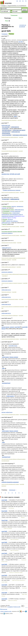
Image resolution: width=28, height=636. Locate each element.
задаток (8, 221)
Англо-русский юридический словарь (10, 299)
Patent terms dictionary (6, 292)
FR (25, 1)
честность (10, 219)
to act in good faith (6, 135)
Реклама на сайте (16, 606)
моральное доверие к (7, 233)
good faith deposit (23, 414)
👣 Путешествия (3, 609)
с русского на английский (22, 25)
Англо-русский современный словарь (10, 201)
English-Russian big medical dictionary (10, 137)
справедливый (16, 212)
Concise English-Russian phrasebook (10, 151)
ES (23, 1)
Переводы (7, 18)
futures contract (13, 357)
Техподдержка (10, 606)
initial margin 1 (10, 396)
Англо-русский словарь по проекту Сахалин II (12, 283)
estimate (4, 208)
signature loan (5, 174)
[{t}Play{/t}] (8, 36)
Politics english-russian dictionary (9, 267)
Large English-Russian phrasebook (9, 120)
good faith (20, 120)
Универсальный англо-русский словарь (10, 226)
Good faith (4, 511)
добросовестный (6, 125)
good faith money (23, 339)
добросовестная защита (19, 130)
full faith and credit (15, 174)
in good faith (5, 128)
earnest (12, 327)
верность (13, 206)
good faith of (22, 235)
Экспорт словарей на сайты (5, 611)
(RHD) (15, 116)
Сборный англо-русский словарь (9, 242)
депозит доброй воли (7, 412)
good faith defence (6, 130)
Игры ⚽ (7, 20)
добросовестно (15, 127)
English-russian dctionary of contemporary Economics (13, 306)
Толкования (14, 15)
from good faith (5, 127)
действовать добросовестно (20, 135)
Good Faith (5, 520)
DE (20, 1)
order (3, 368)
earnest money (5, 327)
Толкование (5, 34)
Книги (20, 18)
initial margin (5, 357)
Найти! (24, 10)
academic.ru (6, 2)
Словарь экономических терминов (11, 190)
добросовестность (19, 209)
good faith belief (6, 131)
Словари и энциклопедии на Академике (13, 6)
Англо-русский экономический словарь (10, 192)
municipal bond (6, 383)
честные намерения (15, 211)
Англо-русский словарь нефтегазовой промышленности (14, 274)
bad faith (21, 41)
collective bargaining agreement (10, 482)
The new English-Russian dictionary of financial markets (13, 459)
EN (17, 1)
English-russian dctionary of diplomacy (10, 315)
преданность (20, 206)
